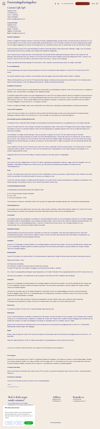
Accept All (28, 422)
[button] (95, 3)
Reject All (19, 422)
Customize (9, 422)
